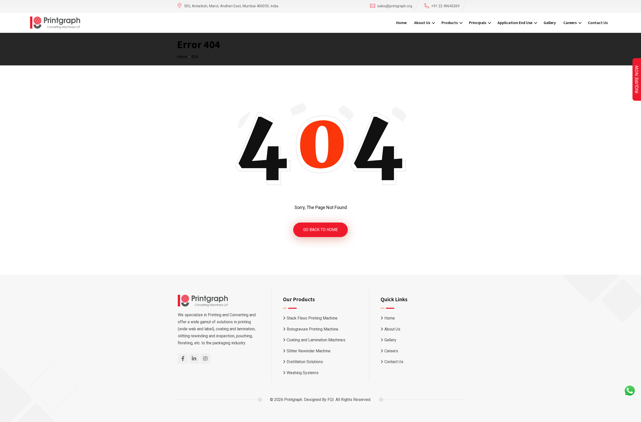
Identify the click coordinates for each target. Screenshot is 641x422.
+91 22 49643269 (445, 6)
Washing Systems (302, 372)
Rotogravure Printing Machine (312, 329)
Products (449, 22)
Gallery (550, 22)
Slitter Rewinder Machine (309, 351)
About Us (422, 22)
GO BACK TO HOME (320, 229)
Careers (570, 22)
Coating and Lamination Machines (316, 340)
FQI (331, 399)
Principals (477, 22)
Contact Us (598, 22)
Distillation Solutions (305, 361)
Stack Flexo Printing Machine (312, 318)
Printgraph (293, 399)
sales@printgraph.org (394, 6)
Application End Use (515, 22)
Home (401, 22)
